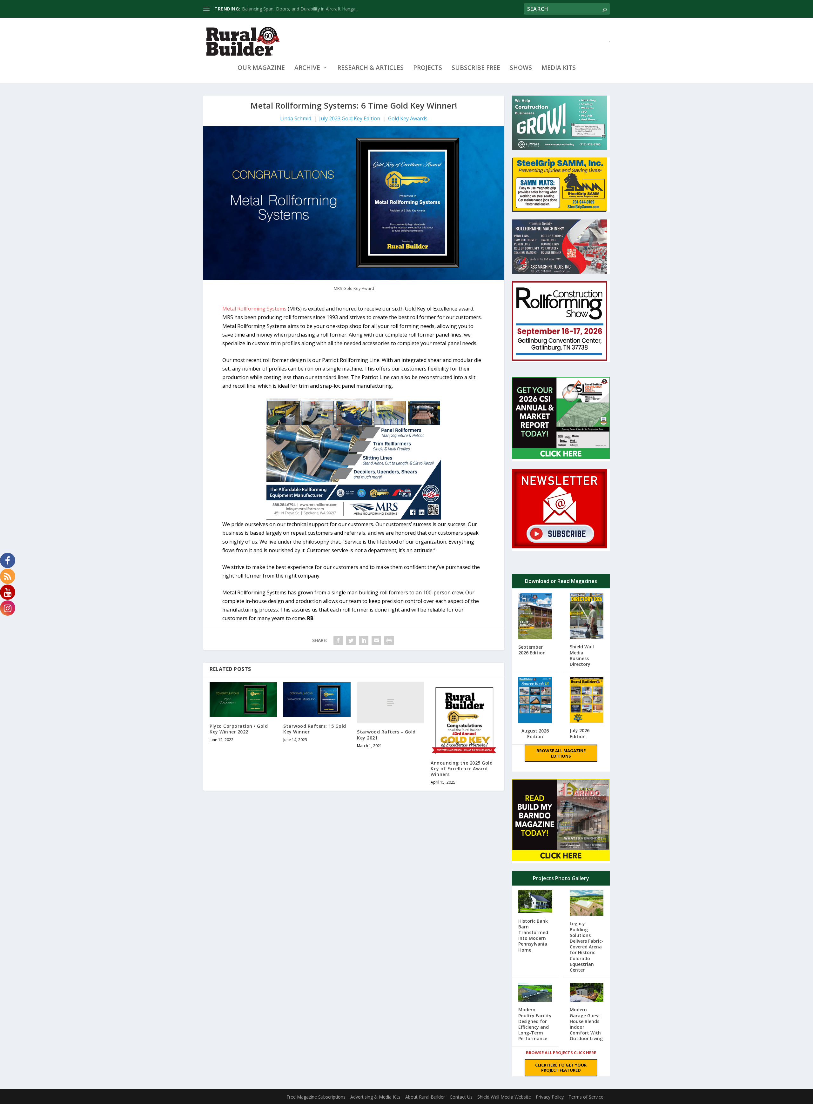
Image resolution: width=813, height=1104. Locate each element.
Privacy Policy (550, 1097)
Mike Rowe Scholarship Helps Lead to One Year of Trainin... (303, 9)
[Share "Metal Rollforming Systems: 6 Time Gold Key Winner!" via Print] (389, 640)
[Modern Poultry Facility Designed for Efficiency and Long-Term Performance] (535, 993)
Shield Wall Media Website (504, 1097)
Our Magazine (261, 68)
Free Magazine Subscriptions (316, 1097)
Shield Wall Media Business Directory (582, 655)
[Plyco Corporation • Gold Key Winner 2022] (243, 699)
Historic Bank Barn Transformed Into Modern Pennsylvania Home (533, 935)
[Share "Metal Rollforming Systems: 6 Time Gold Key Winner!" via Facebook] (338, 640)
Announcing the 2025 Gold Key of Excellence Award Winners (462, 768)
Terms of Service (585, 1097)
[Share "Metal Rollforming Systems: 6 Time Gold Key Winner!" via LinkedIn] (363, 640)
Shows (521, 68)
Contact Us (461, 1097)
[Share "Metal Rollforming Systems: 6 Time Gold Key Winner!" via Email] (376, 640)
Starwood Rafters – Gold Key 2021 (386, 734)
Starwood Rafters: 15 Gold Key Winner (314, 729)
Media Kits (558, 68)
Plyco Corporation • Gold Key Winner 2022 (239, 729)
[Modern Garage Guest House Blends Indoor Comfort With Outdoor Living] (587, 993)
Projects (427, 68)
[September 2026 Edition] (535, 616)
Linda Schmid (295, 118)
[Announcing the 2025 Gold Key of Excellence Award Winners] (464, 717)
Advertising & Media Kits (375, 1097)
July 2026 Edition (579, 733)
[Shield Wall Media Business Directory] (587, 616)
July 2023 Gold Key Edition (349, 118)
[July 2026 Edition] (587, 700)
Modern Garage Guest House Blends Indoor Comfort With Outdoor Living (586, 1024)
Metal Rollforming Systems (255, 308)
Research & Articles (370, 68)
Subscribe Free (476, 68)
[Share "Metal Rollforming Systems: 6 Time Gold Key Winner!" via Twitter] (351, 640)
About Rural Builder (425, 1097)
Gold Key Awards (407, 118)
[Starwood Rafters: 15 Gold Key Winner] (317, 699)
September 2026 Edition (532, 650)
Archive (307, 68)
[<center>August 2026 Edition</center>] (535, 700)
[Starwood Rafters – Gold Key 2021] (390, 702)
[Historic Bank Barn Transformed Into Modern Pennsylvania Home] (535, 902)
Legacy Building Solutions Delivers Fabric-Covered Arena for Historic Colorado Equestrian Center (586, 946)
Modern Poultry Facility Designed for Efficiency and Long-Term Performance (535, 1024)
